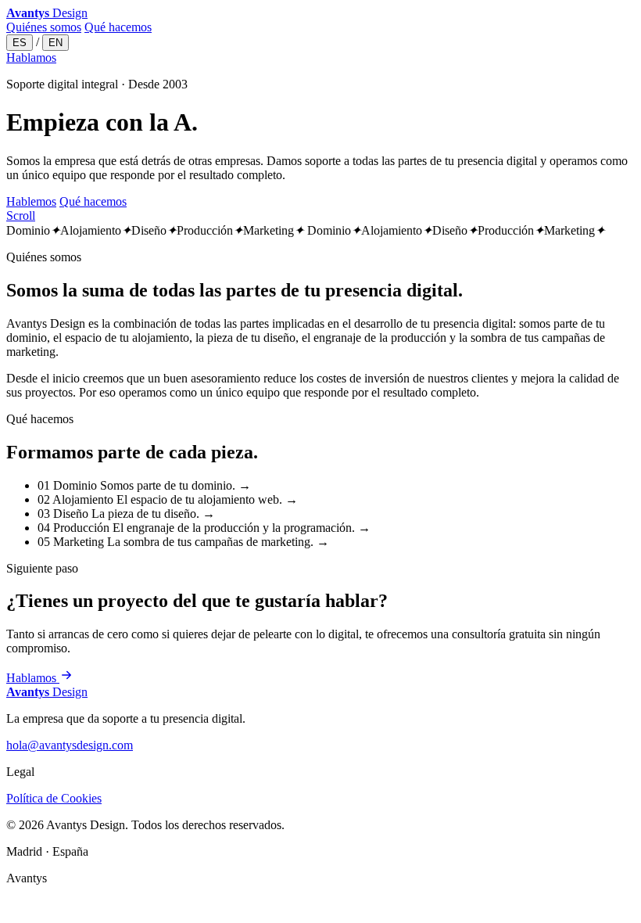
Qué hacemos (118, 27)
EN (55, 42)
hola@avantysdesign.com (69, 745)
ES (20, 42)
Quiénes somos (43, 27)
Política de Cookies (54, 798)
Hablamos (31, 57)
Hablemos (31, 201)
